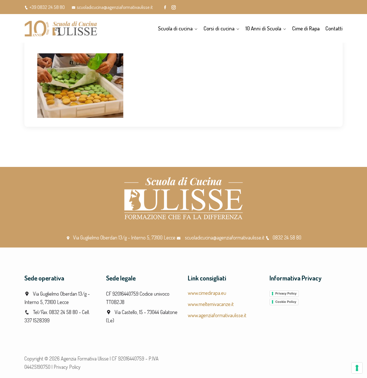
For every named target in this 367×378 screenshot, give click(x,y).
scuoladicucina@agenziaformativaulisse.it (115, 7)
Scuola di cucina (175, 28)
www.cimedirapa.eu (207, 293)
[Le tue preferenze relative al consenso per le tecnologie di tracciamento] (357, 368)
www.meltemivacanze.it (211, 304)
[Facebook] (165, 7)
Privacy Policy (285, 293)
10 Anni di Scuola (263, 28)
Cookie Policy (285, 302)
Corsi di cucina (219, 28)
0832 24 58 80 (287, 237)
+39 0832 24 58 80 (47, 7)
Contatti (334, 28)
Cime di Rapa (306, 28)
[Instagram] (173, 7)
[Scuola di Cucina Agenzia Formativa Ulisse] (60, 28)
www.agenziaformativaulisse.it (217, 315)
